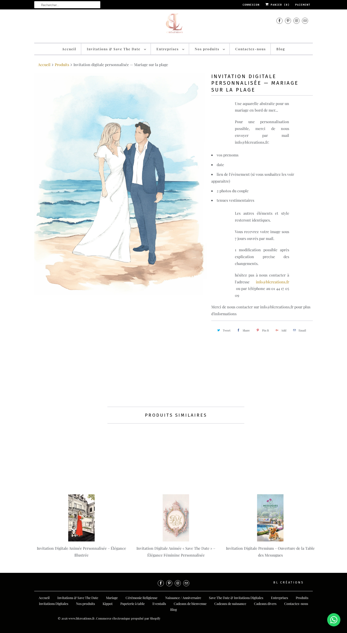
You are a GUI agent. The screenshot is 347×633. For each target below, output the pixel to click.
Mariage (112, 597)
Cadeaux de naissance (230, 603)
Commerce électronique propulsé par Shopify (128, 618)
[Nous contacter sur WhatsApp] (333, 619)
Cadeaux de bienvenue (190, 603)
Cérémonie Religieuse (141, 597)
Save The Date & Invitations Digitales (236, 597)
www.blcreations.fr (81, 618)
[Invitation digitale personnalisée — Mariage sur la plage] (120, 184)
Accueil (69, 49)
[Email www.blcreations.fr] (305, 20)
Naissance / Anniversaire (183, 597)
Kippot (108, 603)
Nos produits (207, 49)
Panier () (279, 4)
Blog (280, 49)
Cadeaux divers (265, 603)
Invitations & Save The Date (114, 49)
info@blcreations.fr (269, 281)
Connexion (251, 4)
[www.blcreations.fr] (173, 25)
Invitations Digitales (53, 603)
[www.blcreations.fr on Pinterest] (288, 20)
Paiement (302, 4)
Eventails (159, 603)
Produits (62, 64)
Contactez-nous (250, 49)
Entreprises (168, 49)
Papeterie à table (132, 603)
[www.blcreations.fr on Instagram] (296, 20)
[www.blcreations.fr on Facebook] (279, 20)
